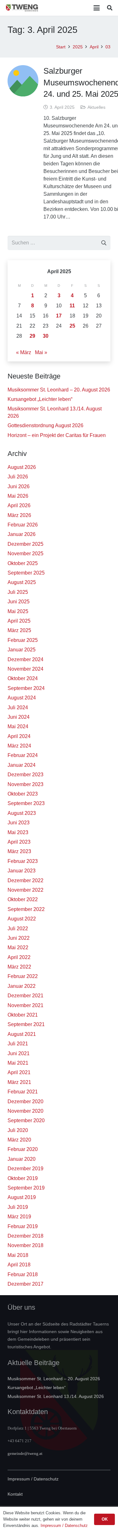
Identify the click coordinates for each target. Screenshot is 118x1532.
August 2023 (22, 813)
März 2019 (19, 1216)
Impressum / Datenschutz (33, 1478)
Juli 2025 (18, 592)
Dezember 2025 (25, 544)
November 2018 (25, 1245)
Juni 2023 (19, 822)
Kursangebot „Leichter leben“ (40, 399)
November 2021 (25, 1005)
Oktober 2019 (23, 1178)
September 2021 (26, 1024)
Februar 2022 (23, 976)
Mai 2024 (18, 726)
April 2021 (19, 1072)
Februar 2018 (23, 1274)
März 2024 (19, 745)
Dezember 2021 (25, 995)
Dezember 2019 (25, 1168)
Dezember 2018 (25, 1236)
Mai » (41, 352)
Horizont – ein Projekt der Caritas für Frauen (57, 435)
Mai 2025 (18, 611)
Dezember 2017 (25, 1284)
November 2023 (25, 784)
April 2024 (19, 736)
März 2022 (19, 966)
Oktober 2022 (23, 899)
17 (59, 315)
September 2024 (26, 688)
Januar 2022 (22, 986)
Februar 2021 (23, 1091)
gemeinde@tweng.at (25, 1453)
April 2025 (19, 621)
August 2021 (22, 1034)
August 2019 (22, 1197)
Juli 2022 (18, 928)
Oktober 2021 (23, 1015)
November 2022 (25, 890)
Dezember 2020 (25, 1101)
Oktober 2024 (23, 678)
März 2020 (19, 1139)
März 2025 (19, 630)
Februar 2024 (23, 755)
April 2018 (19, 1264)
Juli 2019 (18, 1207)
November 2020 (25, 1111)
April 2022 (19, 957)
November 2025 (25, 553)
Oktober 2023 (23, 794)
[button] (97, 8)
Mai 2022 (18, 947)
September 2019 (26, 1188)
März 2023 (19, 851)
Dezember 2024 (25, 659)
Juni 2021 (19, 1053)
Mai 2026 (18, 496)
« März (23, 352)
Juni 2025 (19, 601)
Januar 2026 (22, 534)
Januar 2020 (22, 1159)
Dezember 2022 (25, 880)
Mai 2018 (18, 1255)
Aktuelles (96, 107)
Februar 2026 (23, 524)
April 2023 (19, 842)
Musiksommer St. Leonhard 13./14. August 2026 (56, 1396)
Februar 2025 (23, 640)
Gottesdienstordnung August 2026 (45, 425)
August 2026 (22, 467)
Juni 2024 (19, 717)
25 (72, 326)
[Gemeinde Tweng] (22, 8)
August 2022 (22, 918)
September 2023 (26, 803)
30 (45, 336)
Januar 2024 (22, 765)
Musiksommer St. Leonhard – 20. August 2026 (59, 389)
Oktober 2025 (23, 563)
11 (72, 305)
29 (32, 336)
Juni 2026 (19, 486)
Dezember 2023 (25, 774)
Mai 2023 (18, 832)
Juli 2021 (18, 1043)
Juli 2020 (18, 1130)
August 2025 (22, 582)
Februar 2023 (23, 861)
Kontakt (15, 1494)
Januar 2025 (22, 649)
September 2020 (26, 1120)
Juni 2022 (19, 938)
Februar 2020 (23, 1149)
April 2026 (19, 505)
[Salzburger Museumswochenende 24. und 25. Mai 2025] (23, 80)
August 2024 (22, 697)
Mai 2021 (18, 1063)
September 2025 (26, 572)
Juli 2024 (18, 707)
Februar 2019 (23, 1226)
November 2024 (25, 669)
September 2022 (26, 909)
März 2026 (19, 515)
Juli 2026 (18, 476)
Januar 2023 (22, 870)
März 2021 (19, 1082)
